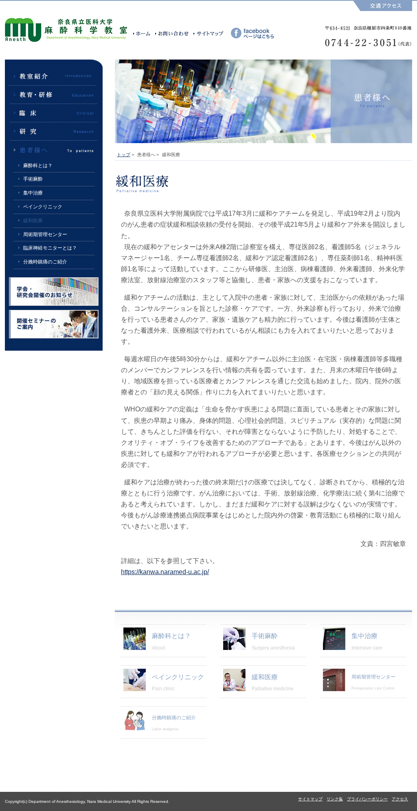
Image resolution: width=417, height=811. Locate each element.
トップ (123, 154)
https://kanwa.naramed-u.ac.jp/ (165, 571)
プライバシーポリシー (367, 799)
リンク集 (335, 799)
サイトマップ (310, 799)
